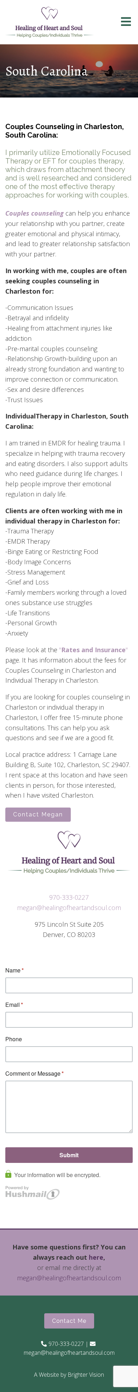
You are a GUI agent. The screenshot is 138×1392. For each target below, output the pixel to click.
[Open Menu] (126, 22)
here (96, 1257)
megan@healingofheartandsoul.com (69, 907)
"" (93, 649)
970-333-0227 (69, 897)
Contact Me (69, 1321)
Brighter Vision (86, 1375)
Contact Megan (38, 814)
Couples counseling (34, 213)
